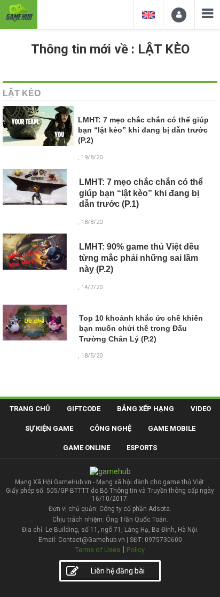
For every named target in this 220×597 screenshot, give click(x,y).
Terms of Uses (97, 550)
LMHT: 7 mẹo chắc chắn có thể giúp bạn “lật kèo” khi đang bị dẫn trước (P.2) (143, 130)
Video (201, 409)
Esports (142, 448)
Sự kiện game (49, 428)
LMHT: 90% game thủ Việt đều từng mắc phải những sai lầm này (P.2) (139, 258)
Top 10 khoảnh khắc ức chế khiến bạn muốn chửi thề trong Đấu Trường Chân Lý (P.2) (141, 328)
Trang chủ (30, 409)
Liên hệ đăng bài (118, 571)
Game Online (86, 448)
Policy (136, 550)
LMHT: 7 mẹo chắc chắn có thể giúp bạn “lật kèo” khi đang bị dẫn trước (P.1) (141, 193)
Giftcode (83, 409)
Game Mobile (171, 428)
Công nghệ (110, 428)
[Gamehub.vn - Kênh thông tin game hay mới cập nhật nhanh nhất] (18, 13)
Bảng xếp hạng (145, 409)
